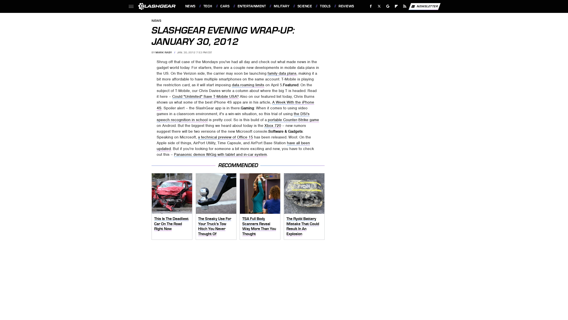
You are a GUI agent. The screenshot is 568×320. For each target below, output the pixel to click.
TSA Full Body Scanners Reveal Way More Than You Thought (259, 226)
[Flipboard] (396, 6)
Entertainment (252, 6)
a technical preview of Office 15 (225, 137)
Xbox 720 (272, 125)
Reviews (346, 6)
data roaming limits (248, 84)
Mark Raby (164, 52)
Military (281, 6)
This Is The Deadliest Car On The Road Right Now (171, 223)
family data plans (282, 73)
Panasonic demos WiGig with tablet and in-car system (220, 154)
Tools (325, 6)
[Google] (387, 6)
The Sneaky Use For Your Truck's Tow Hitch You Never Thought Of (214, 226)
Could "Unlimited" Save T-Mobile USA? (205, 96)
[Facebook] (371, 6)
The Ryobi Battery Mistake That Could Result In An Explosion (302, 226)
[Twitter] (379, 6)
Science (305, 6)
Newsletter (427, 6)
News (190, 6)
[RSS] (404, 6)
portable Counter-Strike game (293, 119)
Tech (207, 6)
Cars (224, 6)
